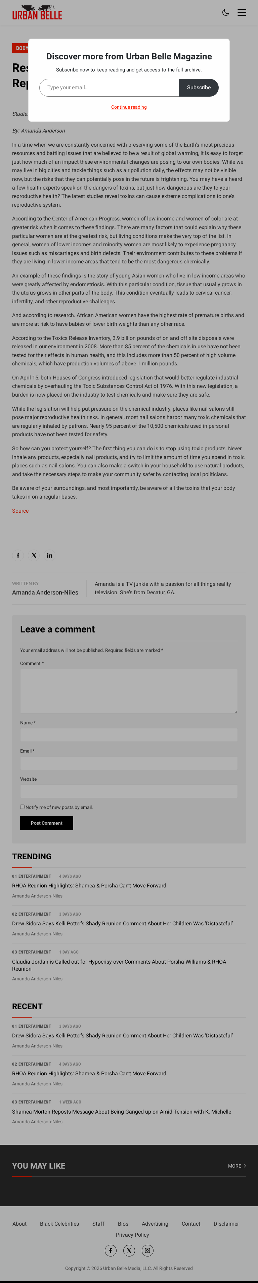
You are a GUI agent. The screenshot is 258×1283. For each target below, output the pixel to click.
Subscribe (199, 87)
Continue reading (129, 107)
